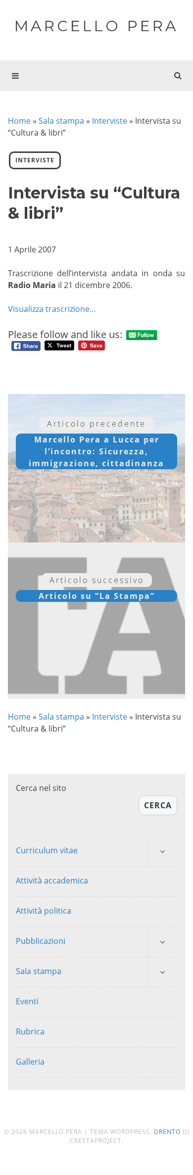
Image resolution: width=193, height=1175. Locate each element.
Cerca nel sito (41, 788)
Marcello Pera (96, 26)
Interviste (109, 120)
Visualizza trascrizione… (52, 308)
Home (19, 120)
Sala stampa (61, 120)
